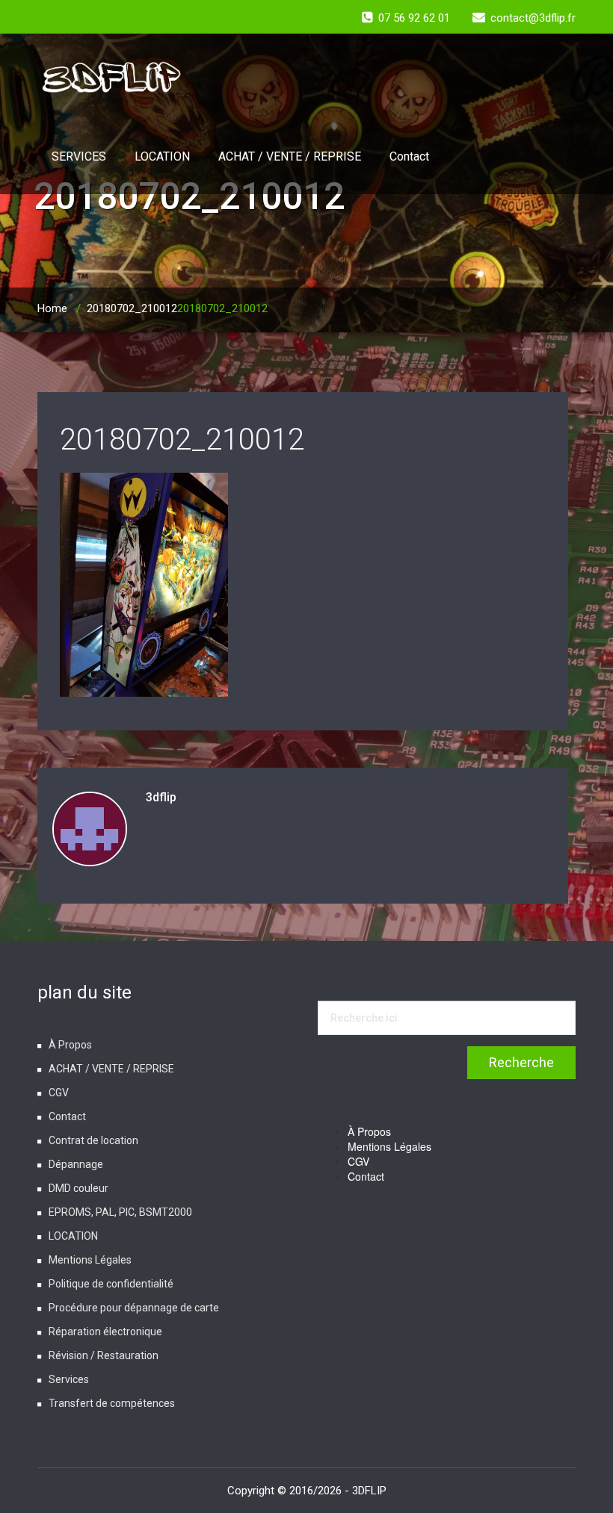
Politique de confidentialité (111, 1284)
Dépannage (76, 1164)
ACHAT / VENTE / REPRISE (289, 156)
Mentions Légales (90, 1260)
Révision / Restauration (103, 1355)
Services (69, 1379)
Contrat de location (93, 1140)
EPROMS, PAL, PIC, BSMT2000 (120, 1212)
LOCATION (162, 156)
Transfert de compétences (112, 1403)
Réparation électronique (105, 1332)
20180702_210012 (132, 308)
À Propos (70, 1045)
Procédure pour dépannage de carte (134, 1308)
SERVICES (79, 156)
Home (52, 308)
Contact (409, 156)
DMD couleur (78, 1188)
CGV (59, 1093)
